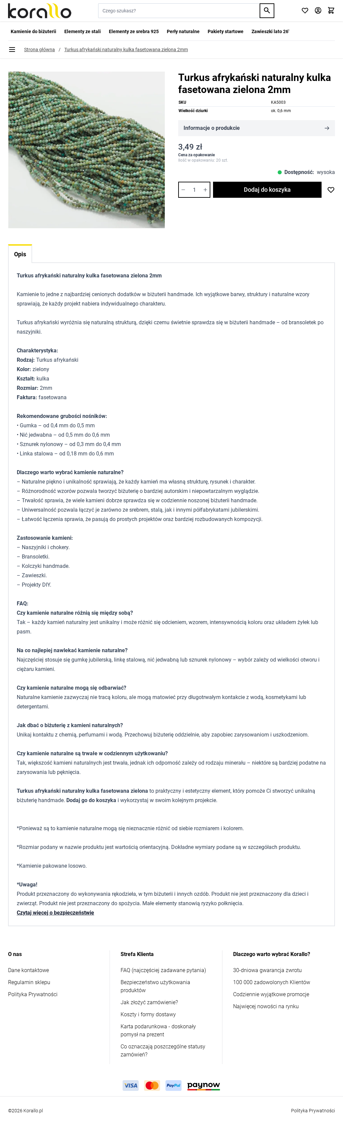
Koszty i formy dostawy (148, 1014)
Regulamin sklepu (29, 982)
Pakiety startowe (226, 31)
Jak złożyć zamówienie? (149, 1002)
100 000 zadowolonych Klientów (271, 982)
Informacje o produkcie (212, 128)
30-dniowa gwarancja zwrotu (267, 970)
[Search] (267, 10)
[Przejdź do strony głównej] (39, 11)
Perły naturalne (183, 31)
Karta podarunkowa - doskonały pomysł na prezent (158, 1030)
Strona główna (39, 49)
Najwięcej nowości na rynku (266, 1006)
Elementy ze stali (82, 31)
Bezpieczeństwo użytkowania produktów (155, 986)
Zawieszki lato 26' (270, 31)
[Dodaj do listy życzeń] (331, 190)
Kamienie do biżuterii (33, 31)
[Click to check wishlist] (305, 11)
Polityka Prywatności (33, 994)
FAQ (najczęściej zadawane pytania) (163, 970)
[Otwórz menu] (12, 50)
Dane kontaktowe (28, 970)
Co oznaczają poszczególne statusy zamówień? (163, 1050)
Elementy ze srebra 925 (134, 31)
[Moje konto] (318, 11)
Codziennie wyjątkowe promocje (271, 994)
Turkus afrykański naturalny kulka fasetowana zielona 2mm (126, 49)
